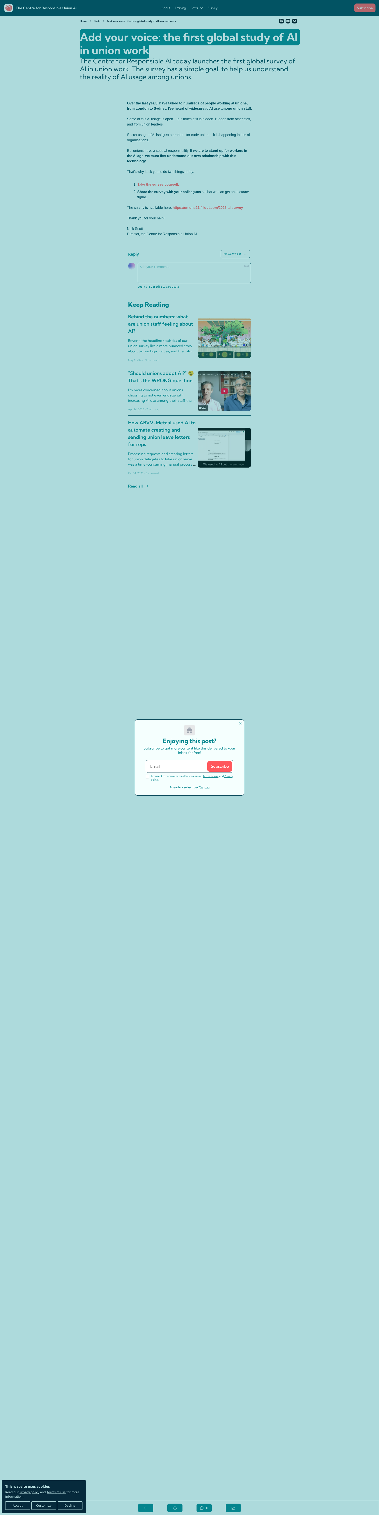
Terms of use (210, 776)
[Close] (240, 723)
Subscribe (220, 766)
